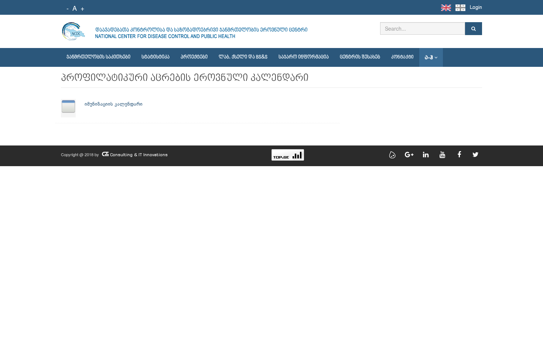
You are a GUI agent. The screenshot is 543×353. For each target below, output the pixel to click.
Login (476, 7)
